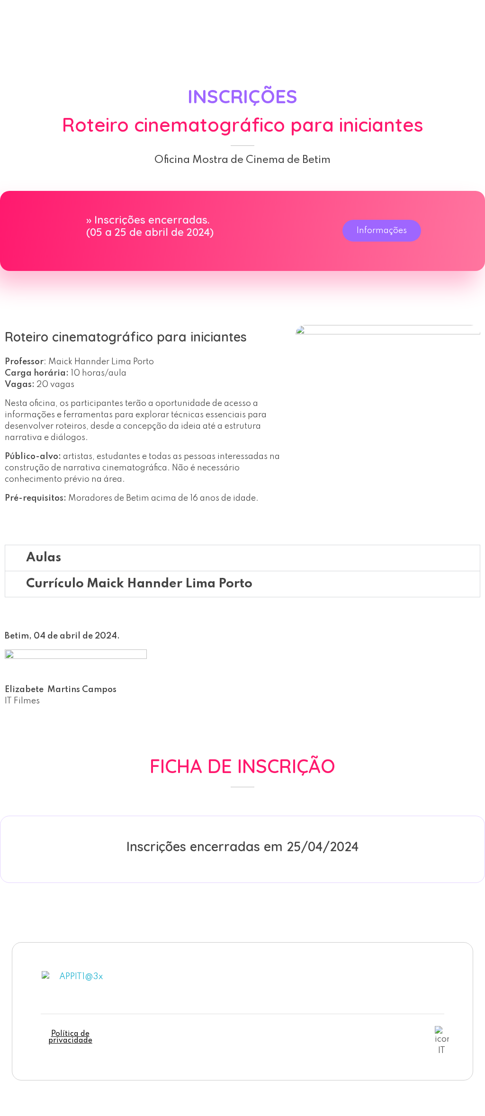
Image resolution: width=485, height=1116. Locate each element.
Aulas (43, 557)
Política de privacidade (70, 1037)
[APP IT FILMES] (56, 27)
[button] (242, 558)
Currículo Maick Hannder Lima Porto (139, 583)
